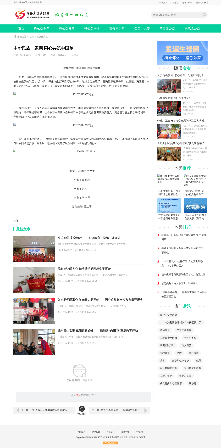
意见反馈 (96, 432)
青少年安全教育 (168, 315)
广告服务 (139, 432)
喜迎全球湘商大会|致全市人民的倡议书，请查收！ (183, 250)
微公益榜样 (92, 28)
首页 (21, 28)
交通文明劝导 (184, 330)
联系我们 (110, 432)
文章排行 (174, 2)
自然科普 (186, 345)
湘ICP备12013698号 (136, 437)
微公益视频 (67, 28)
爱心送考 (194, 353)
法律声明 (125, 432)
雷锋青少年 (117, 28)
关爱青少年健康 (168, 337)
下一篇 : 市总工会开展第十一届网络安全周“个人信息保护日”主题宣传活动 (121, 410)
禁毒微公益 (167, 28)
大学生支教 (190, 337)
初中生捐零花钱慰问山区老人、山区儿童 (183, 274)
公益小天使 (142, 28)
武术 (162, 360)
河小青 (192, 383)
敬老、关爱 (185, 376)
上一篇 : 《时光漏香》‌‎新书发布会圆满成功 (44, 410)
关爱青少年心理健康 (171, 383)
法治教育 (165, 330)
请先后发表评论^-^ (83, 395)
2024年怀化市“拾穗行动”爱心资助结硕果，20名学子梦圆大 (182, 263)
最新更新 (163, 2)
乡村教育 (165, 353)
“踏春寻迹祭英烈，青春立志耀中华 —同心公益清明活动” (184, 294)
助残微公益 (192, 28)
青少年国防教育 (168, 368)
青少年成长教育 (192, 368)
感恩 (198, 360)
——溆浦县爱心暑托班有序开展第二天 (180, 322)
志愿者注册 (201, 2)
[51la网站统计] (110, 443)
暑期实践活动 (167, 345)
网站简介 (82, 432)
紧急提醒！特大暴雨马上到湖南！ (179, 283)
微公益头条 (42, 28)
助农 (179, 353)
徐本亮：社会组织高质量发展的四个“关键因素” (183, 237)
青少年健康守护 (180, 360)
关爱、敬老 (166, 376)
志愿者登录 (187, 2)
